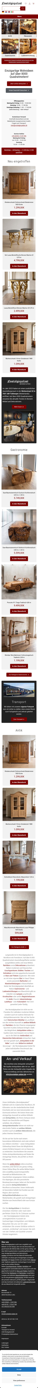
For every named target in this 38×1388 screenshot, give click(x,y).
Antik (11, 999)
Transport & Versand (8, 1330)
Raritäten (6, 965)
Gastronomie (19, 989)
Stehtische (13, 1273)
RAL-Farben (5, 1347)
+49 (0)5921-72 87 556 (19, 136)
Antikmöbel (24, 1036)
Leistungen (5, 1343)
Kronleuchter (8, 996)
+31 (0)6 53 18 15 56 (8, 1306)
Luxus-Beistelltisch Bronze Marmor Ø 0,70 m (19, 308)
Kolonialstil (21, 1002)
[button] (5, 426)
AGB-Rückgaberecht (8, 1332)
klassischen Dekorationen (12, 1038)
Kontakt (4, 1327)
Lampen (19, 994)
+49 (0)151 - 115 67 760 (9, 1304)
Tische (12, 1260)
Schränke (4, 1260)
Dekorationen (20, 965)
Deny (19, 1375)
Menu (19, 16)
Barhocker (24, 981)
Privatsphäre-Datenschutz (10, 1334)
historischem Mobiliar (16, 1020)
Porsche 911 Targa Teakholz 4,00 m (19, 602)
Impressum (5, 1338)
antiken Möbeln (29, 1022)
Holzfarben (5, 1345)
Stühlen (21, 970)
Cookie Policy (18, 1385)
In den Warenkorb (19, 213)
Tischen (27, 970)
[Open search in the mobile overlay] (13, 8)
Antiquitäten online (24, 1030)
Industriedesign (26, 999)
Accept (19, 1369)
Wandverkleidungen (12, 984)
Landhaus (8, 1002)
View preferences (19, 1380)
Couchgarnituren (11, 970)
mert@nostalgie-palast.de (19, 125)
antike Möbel (15, 1164)
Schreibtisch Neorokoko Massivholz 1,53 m (19, 877)
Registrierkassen (28, 996)
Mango (33, 1260)
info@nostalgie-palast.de (16, 1074)
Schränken (7, 973)
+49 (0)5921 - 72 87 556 (9, 1302)
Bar (20, 978)
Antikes (4, 1255)
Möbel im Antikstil (26, 1043)
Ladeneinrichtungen (10, 991)
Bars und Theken (12, 976)
